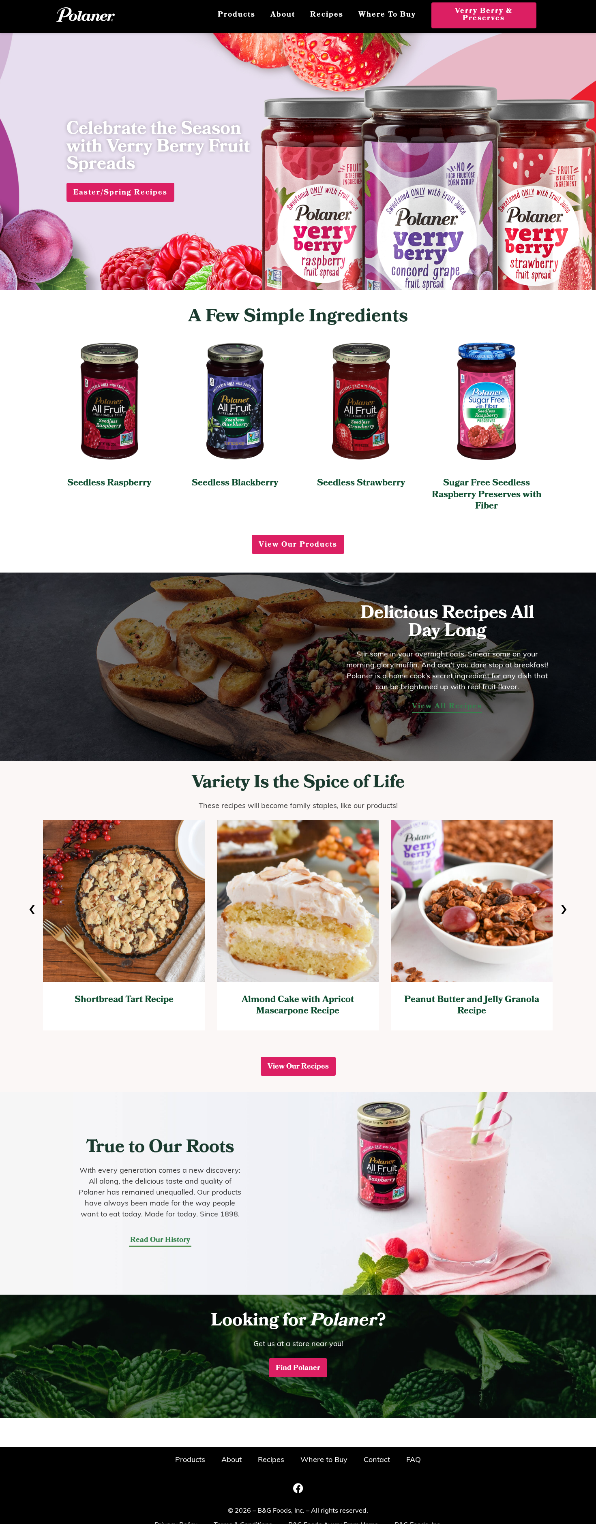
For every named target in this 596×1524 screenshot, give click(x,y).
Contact (377, 1460)
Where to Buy (387, 15)
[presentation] (32, 910)
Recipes (326, 15)
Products (236, 15)
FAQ (413, 1460)
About (282, 15)
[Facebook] (298, 1488)
